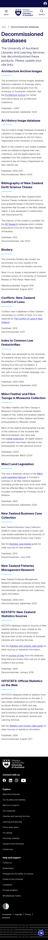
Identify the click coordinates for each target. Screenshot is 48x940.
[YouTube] (23, 780)
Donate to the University (13, 879)
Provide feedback (10, 890)
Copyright (18, 914)
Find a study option (11, 827)
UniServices (8, 849)
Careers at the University (13, 844)
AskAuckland (8, 868)
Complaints (7, 885)
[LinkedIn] (10, 780)
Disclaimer (6, 918)
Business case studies (20, 544)
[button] (45, 4)
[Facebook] (4, 780)
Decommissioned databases (25, 27)
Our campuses (9, 811)
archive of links (16, 655)
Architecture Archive (15, 95)
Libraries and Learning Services (16, 816)
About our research (11, 805)
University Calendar (11, 838)
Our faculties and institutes (14, 800)
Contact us (7, 863)
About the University (11, 794)
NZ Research (11, 224)
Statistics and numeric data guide (26, 646)
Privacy (28, 914)
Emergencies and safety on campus (18, 874)
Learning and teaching (12, 822)
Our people (7, 833)
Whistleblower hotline (12, 896)
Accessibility (7, 914)
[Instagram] (16, 780)
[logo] (24, 12)
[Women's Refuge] (6, 908)
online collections (15, 438)
